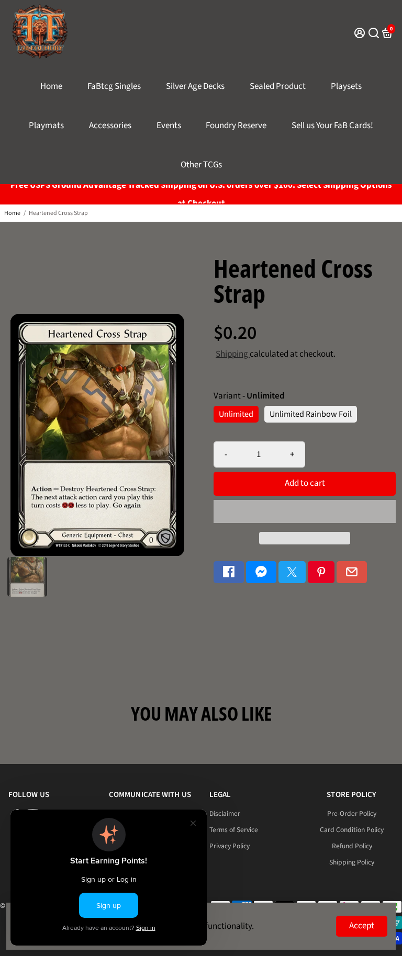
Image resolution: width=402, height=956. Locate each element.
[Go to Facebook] (229, 572)
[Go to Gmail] (352, 572)
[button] (305, 511)
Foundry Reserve (236, 125)
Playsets (346, 86)
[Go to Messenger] (261, 572)
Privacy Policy (229, 846)
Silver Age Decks (195, 86)
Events (169, 125)
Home (51, 86)
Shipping (233, 354)
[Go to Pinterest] (321, 572)
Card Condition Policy (352, 830)
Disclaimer (224, 813)
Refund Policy (352, 846)
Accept (361, 925)
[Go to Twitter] (292, 572)
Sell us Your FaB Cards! (332, 125)
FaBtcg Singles (114, 86)
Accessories (110, 125)
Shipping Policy (351, 862)
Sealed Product (278, 86)
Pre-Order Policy (351, 813)
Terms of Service (233, 830)
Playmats (46, 125)
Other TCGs (201, 164)
